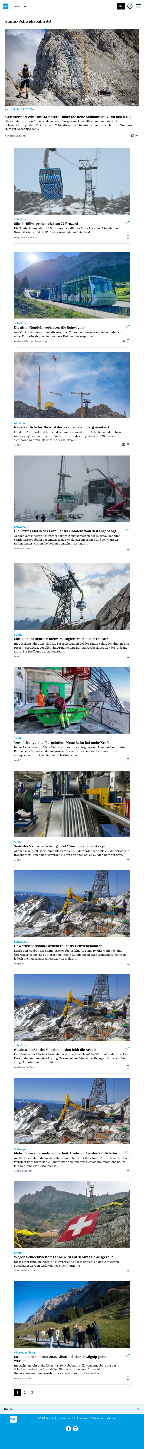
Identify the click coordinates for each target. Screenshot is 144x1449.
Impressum (83, 1418)
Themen (9, 1409)
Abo (121, 6)
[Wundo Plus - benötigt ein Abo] (7, 109)
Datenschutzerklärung (103, 1418)
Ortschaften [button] (19, 6)
